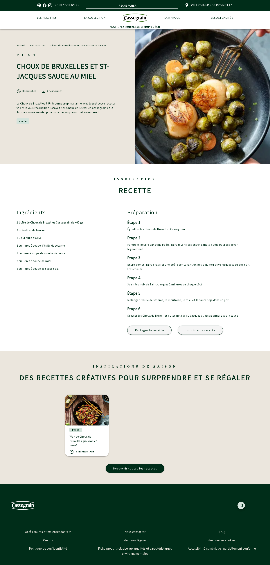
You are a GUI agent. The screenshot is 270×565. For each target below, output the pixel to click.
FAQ (222, 532)
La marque (172, 17)
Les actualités (222, 17)
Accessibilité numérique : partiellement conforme (222, 548)
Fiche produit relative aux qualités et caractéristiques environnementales (135, 551)
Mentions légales (134, 540)
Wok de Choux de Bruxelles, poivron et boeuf (83, 441)
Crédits (48, 540)
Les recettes (47, 17)
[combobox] (132, 5)
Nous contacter (135, 532)
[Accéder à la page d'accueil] (135, 18)
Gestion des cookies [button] (221, 540)
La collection (95, 17)
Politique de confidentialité (48, 548)
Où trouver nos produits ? (211, 5)
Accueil (21, 45)
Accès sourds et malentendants (47, 532)
